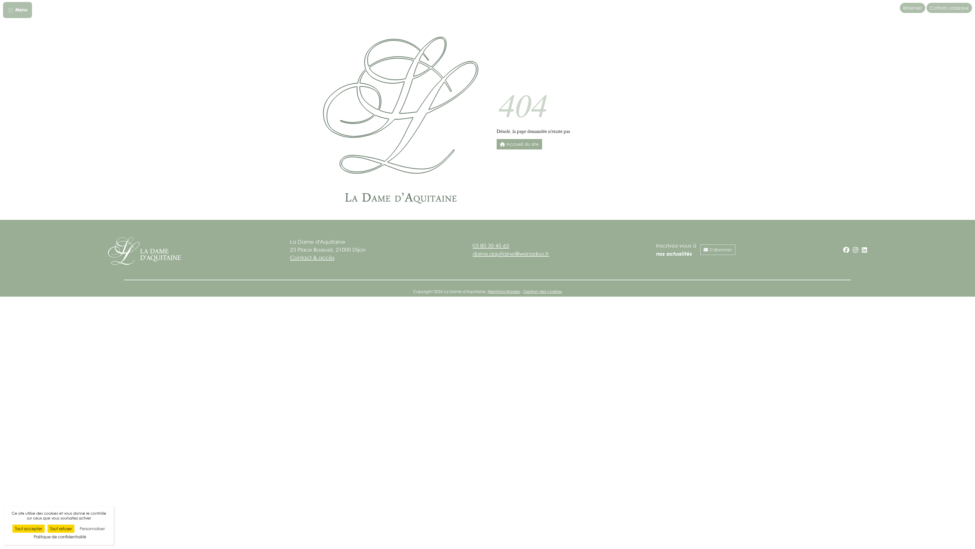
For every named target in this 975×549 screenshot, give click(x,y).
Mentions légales (504, 291)
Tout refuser (61, 528)
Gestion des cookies (542, 291)
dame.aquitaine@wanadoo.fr (511, 253)
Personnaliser (92, 528)
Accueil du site (522, 144)
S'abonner (720, 249)
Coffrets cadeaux (949, 8)
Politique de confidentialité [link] (60, 536)
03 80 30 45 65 (491, 245)
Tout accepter (28, 528)
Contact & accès (312, 257)
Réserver (912, 8)
